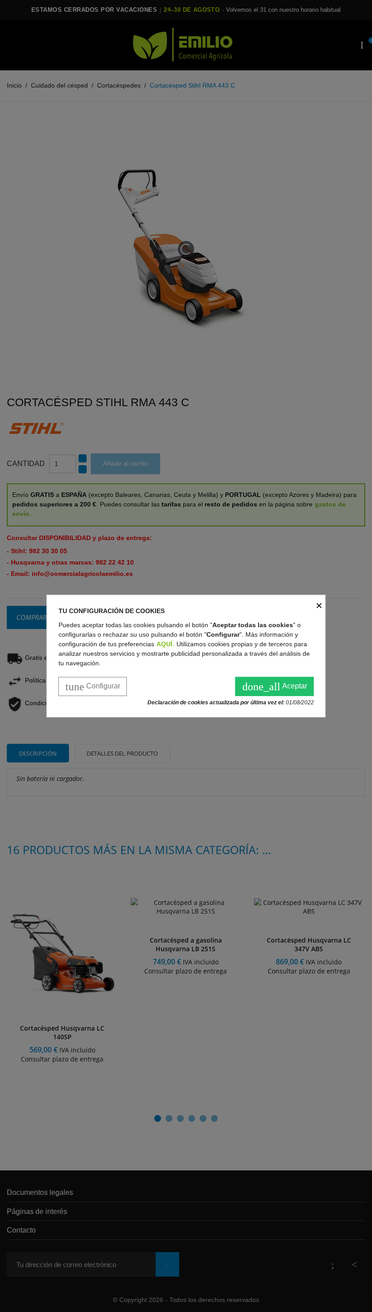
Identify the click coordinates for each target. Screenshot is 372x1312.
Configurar (92, 686)
